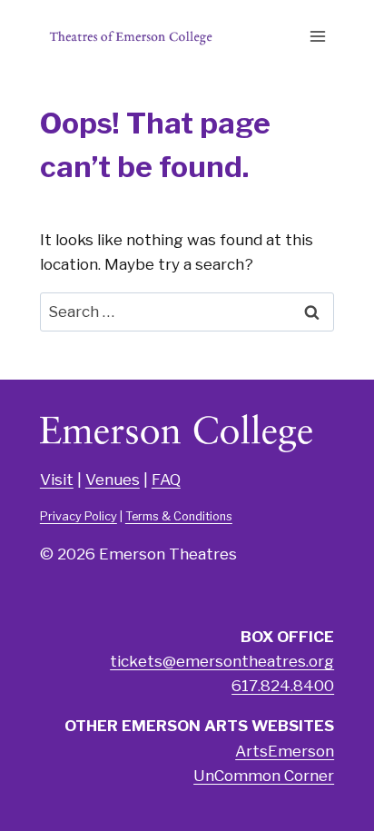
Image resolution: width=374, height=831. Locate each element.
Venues (112, 479)
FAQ (166, 479)
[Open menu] (317, 36)
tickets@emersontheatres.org (222, 661)
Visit (57, 479)
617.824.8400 (282, 686)
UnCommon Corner (263, 776)
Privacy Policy (78, 516)
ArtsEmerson (284, 751)
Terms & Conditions (178, 516)
